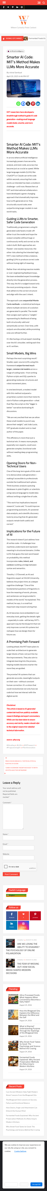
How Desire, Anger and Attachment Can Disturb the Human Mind (21, 1109)
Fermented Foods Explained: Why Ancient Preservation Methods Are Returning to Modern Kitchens (30, 1061)
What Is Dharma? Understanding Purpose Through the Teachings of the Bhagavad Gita (30, 1029)
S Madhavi (20, 940)
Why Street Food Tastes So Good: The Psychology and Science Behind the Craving (30, 1045)
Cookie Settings (20, 1151)
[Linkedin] (38, 103)
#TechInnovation (28, 747)
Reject (24, 1184)
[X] (28, 103)
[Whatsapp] (18, 103)
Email (5, 844)
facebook (11, 917)
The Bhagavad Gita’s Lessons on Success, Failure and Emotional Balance (21, 1101)
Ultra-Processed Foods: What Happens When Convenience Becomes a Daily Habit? (30, 998)
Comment (7, 802)
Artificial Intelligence (17, 51)
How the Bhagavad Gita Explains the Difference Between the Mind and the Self (30, 1014)
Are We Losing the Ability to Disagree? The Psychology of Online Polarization (22, 948)
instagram (23, 927)
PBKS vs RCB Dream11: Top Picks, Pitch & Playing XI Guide (20, 762)
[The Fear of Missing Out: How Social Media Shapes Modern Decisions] (10, 963)
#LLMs (19, 745)
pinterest (35, 917)
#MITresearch (29, 745)
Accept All (36, 1184)
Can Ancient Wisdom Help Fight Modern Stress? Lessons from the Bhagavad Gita (22, 1093)
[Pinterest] (33, 103)
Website (6, 854)
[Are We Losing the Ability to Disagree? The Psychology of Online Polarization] (10, 943)
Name (6, 834)
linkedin (11, 927)
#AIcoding (11, 745)
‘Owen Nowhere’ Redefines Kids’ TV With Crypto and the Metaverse (21, 769)
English (12, 895)
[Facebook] (23, 103)
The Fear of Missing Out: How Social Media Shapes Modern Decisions (22, 968)
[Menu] (3, 2)
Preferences (11, 1184)
